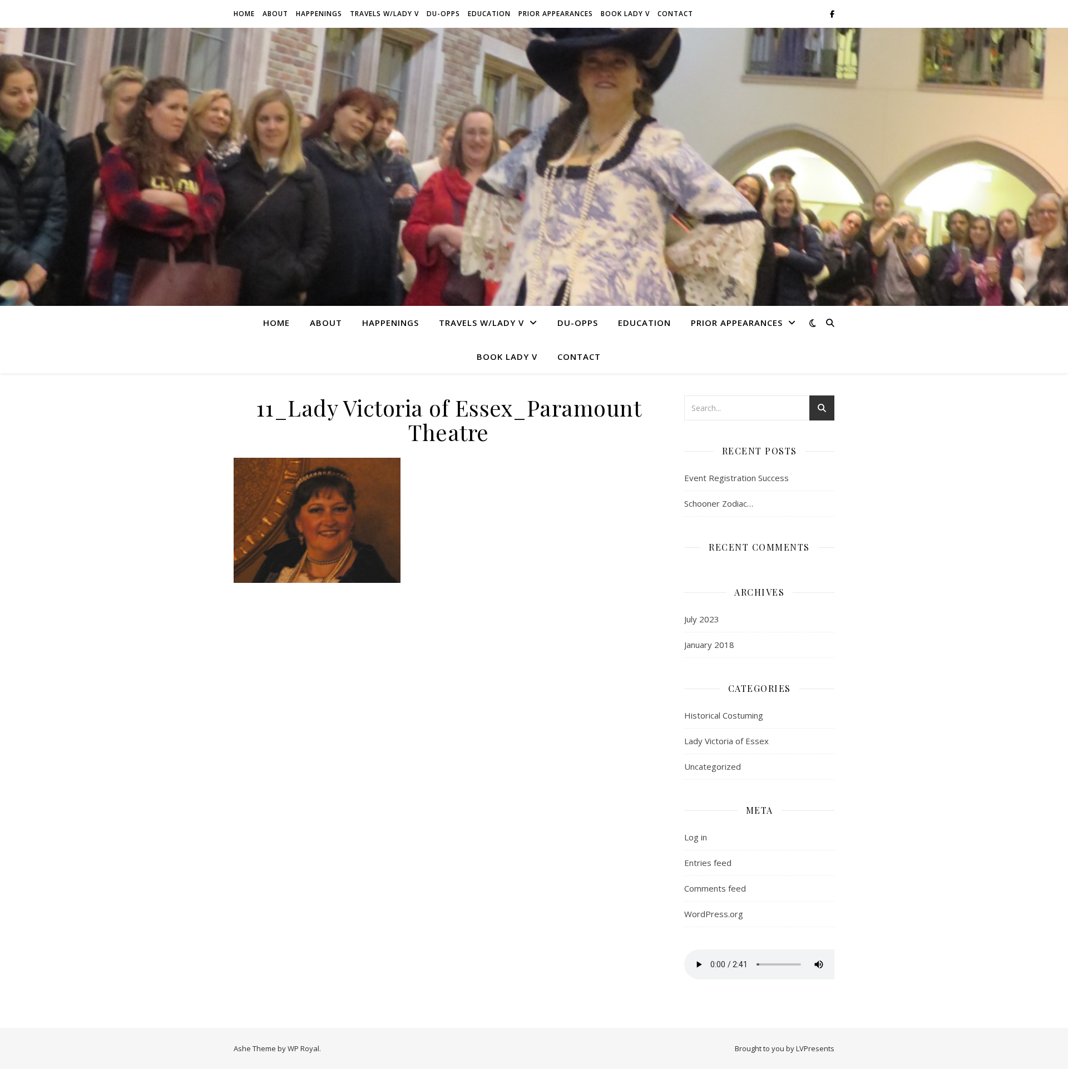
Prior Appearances (555, 13)
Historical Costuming (723, 715)
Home (244, 13)
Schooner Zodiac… (718, 503)
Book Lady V (625, 13)
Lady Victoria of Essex (726, 740)
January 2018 (709, 644)
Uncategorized (712, 766)
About (275, 13)
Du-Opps (443, 13)
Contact (675, 13)
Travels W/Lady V (384, 13)
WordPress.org (713, 913)
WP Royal (303, 1048)
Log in (695, 837)
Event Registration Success (736, 477)
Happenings (319, 13)
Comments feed (715, 888)
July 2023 (701, 619)
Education (489, 13)
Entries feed (707, 862)
